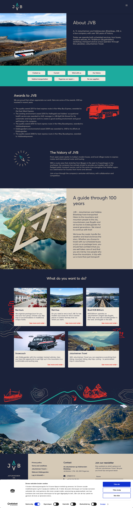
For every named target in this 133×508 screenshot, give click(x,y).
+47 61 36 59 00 (73, 479)
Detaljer (103, 504)
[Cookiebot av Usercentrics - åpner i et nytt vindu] (12, 504)
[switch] (56, 504)
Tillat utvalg (117, 490)
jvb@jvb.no (71, 476)
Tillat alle (117, 484)
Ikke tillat (117, 495)
